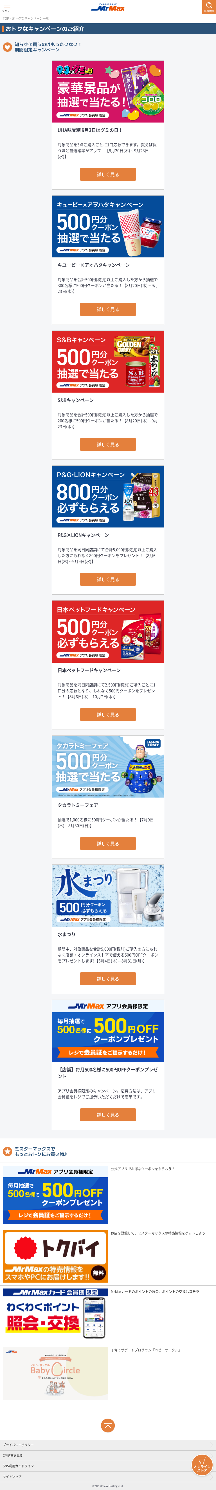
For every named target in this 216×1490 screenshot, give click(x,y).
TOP (6, 18)
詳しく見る (108, 174)
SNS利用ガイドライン (18, 1466)
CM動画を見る (13, 1455)
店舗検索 (209, 11)
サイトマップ (12, 1476)
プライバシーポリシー (18, 1445)
